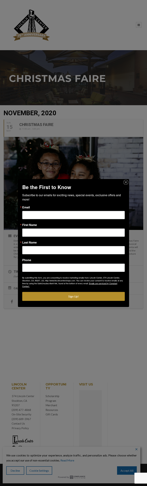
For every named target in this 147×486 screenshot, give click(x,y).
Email (26, 207)
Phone (26, 260)
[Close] (126, 182)
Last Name (29, 242)
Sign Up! (73, 296)
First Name (29, 224)
